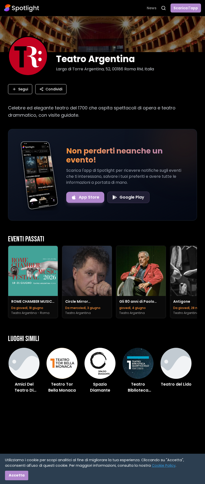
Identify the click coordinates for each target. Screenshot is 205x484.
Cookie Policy (164, 465)
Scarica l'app (186, 8)
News (151, 8)
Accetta (16, 475)
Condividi (54, 89)
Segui (23, 89)
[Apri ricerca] (163, 8)
